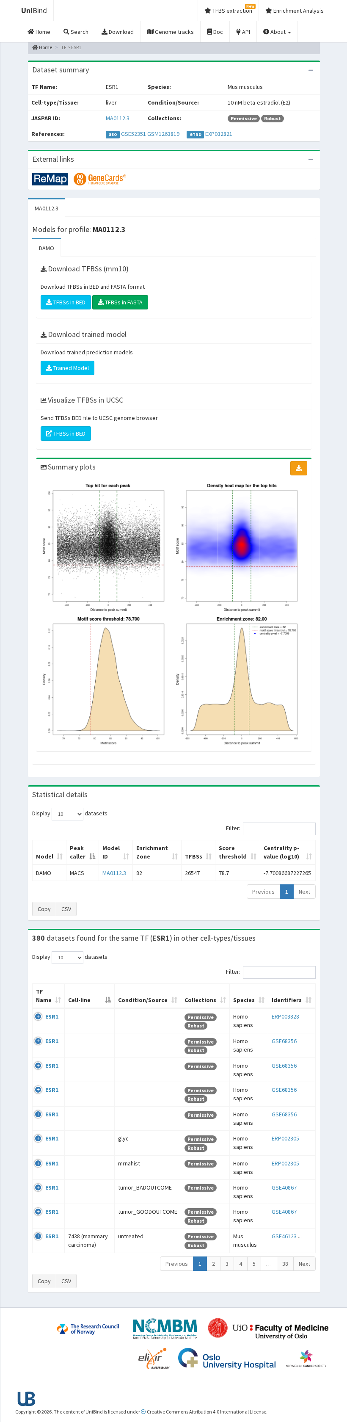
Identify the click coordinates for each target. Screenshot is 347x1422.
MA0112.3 (117, 118)
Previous (263, 891)
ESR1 (51, 1016)
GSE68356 (284, 1041)
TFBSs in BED (68, 302)
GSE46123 (284, 1236)
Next (304, 891)
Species (244, 1000)
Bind (34, 10)
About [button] (278, 32)
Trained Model (70, 368)
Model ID (111, 852)
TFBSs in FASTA (123, 302)
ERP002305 (285, 1138)
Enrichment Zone (152, 852)
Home (45, 47)
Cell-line (79, 1000)
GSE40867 (284, 1187)
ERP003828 (285, 1016)
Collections (200, 1000)
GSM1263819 (163, 134)
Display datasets (69, 813)
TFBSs (193, 856)
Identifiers (287, 1000)
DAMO (46, 248)
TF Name (44, 996)
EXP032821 (218, 134)
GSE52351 (133, 134)
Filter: (233, 828)
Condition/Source (143, 1000)
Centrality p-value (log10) (281, 852)
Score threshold (233, 852)
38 (285, 1263)
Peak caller (77, 852)
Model (44, 856)
